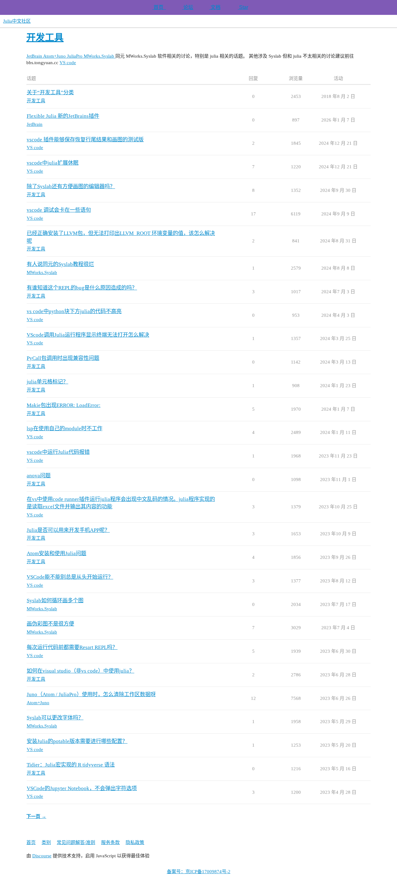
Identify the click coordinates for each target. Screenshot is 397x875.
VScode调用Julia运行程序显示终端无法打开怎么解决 (88, 335)
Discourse (41, 855)
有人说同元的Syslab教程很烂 (60, 264)
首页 (159, 7)
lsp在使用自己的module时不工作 (64, 428)
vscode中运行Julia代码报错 (58, 452)
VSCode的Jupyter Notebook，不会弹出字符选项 (82, 788)
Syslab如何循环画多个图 (55, 600)
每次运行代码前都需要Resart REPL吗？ (72, 647)
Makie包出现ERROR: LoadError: (63, 405)
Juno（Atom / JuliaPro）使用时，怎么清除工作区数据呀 (91, 694)
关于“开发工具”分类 (50, 92)
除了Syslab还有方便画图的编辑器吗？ (71, 186)
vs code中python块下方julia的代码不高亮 (74, 311)
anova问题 (39, 476)
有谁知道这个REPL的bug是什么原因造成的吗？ (82, 288)
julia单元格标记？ (47, 382)
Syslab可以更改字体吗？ (55, 718)
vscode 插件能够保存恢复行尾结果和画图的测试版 (85, 140)
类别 (46, 842)
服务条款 (110, 842)
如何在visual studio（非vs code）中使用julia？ (80, 671)
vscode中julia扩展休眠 (52, 163)
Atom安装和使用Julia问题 (56, 553)
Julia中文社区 (17, 21)
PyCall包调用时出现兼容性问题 (63, 358)
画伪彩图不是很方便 (50, 624)
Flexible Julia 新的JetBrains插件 (63, 116)
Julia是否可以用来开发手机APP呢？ (68, 530)
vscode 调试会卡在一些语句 (59, 210)
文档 (215, 7)
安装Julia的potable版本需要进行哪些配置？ (77, 741)
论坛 (187, 7)
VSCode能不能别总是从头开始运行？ (70, 577)
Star (243, 7)
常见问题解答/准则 (76, 842)
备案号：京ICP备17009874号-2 (198, 871)
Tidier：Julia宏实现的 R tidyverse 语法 (71, 765)
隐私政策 (135, 842)
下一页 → (36, 816)
